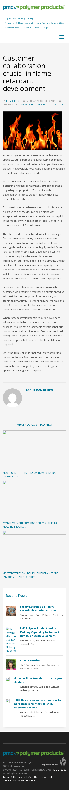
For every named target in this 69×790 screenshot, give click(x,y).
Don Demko (13, 100)
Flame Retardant (27, 104)
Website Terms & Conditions (19, 780)
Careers (27, 27)
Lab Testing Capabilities (50, 22)
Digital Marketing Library (19, 18)
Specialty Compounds (50, 104)
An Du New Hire (30, 660)
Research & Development (19, 22)
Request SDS (12, 27)
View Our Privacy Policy (41, 777)
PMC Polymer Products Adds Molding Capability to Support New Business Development (39, 632)
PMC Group (41, 27)
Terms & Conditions (14, 777)
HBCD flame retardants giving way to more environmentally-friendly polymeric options (37, 703)
